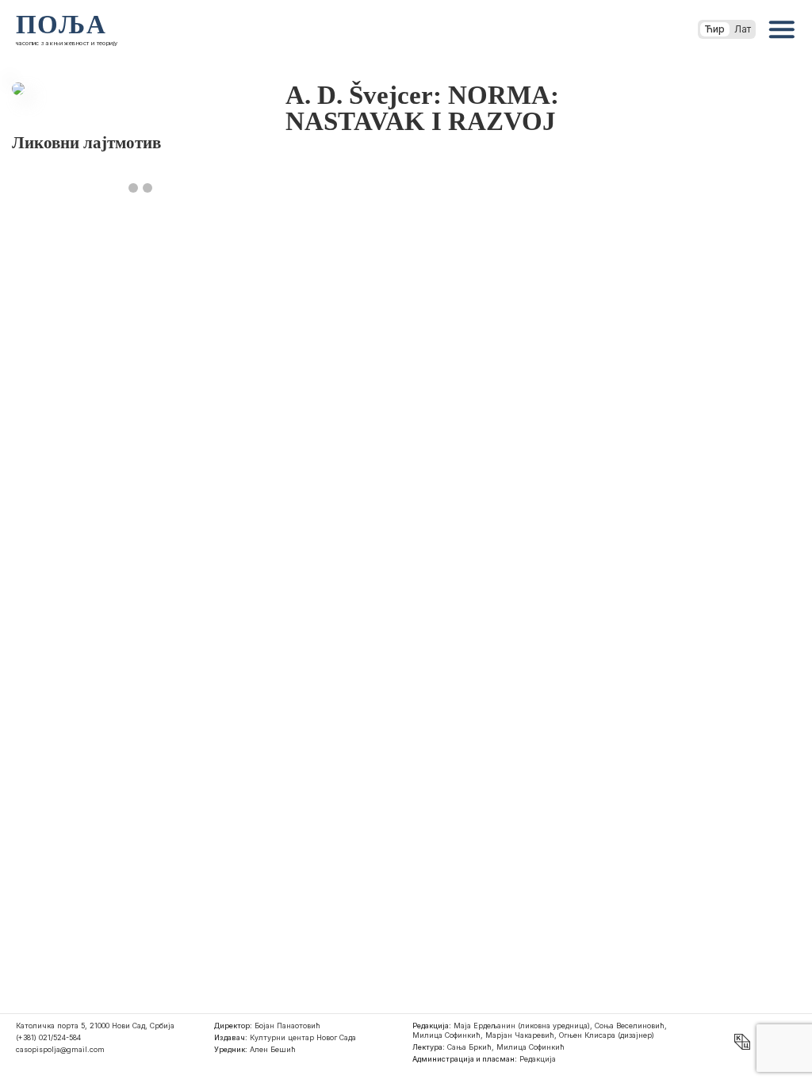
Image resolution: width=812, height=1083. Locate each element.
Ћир (715, 29)
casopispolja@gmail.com (60, 1049)
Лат (742, 29)
